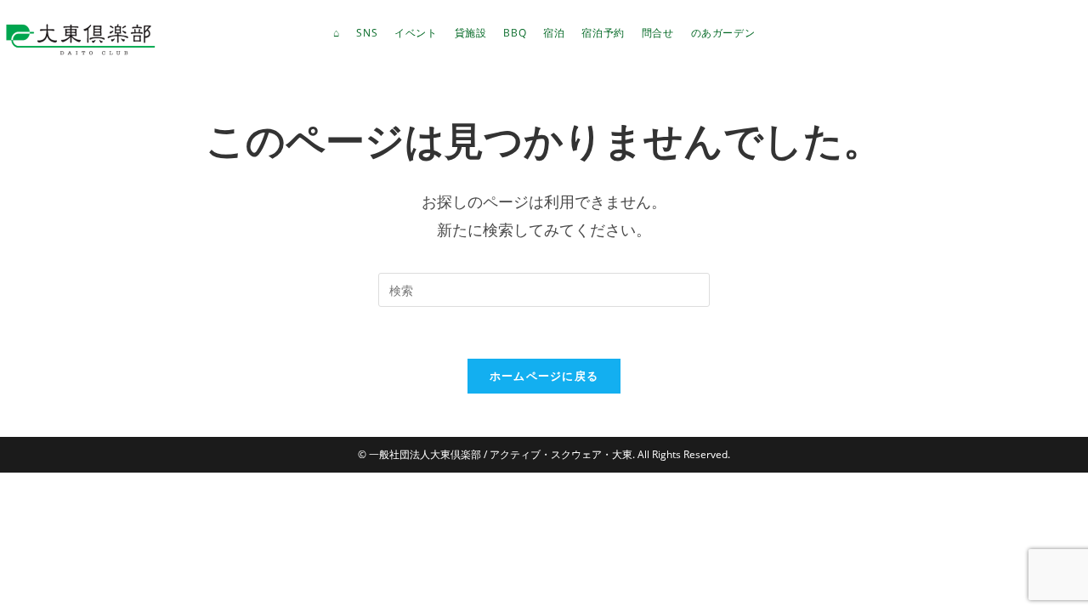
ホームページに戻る (544, 375)
